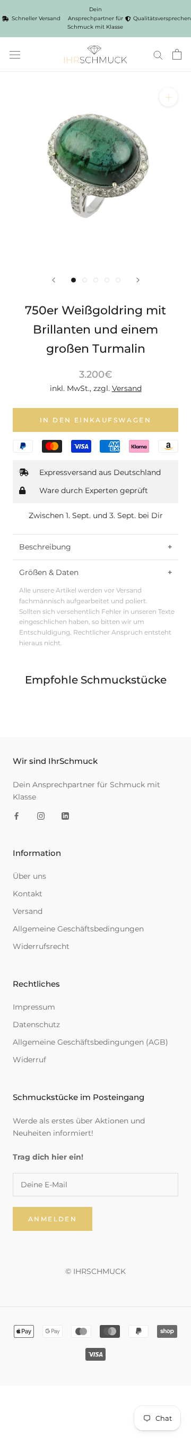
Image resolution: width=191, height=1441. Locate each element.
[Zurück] (53, 280)
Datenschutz (36, 1024)
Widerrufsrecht (41, 946)
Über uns (29, 876)
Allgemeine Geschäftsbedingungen (78, 929)
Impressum (34, 1007)
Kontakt (27, 893)
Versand (27, 911)
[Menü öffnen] (15, 54)
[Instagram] (41, 815)
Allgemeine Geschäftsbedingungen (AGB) (90, 1042)
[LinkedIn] (65, 815)
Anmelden (52, 1219)
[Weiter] (138, 280)
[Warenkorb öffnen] (176, 54)
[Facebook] (16, 815)
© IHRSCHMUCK (95, 1271)
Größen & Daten (49, 572)
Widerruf (29, 1059)
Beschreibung (45, 547)
